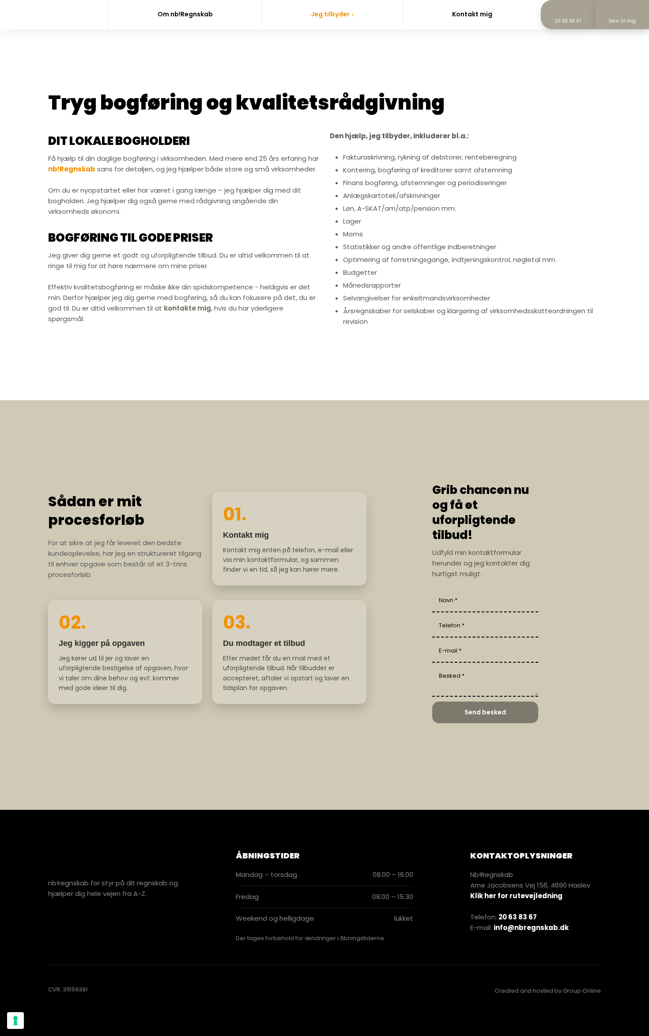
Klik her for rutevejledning (516, 895)
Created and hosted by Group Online (547, 991)
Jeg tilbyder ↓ (332, 14)
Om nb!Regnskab (185, 14)
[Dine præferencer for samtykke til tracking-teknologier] (15, 1020)
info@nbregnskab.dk (531, 927)
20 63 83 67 (517, 917)
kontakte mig (187, 308)
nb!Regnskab (71, 169)
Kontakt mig (472, 14)
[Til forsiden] (38, 14)
